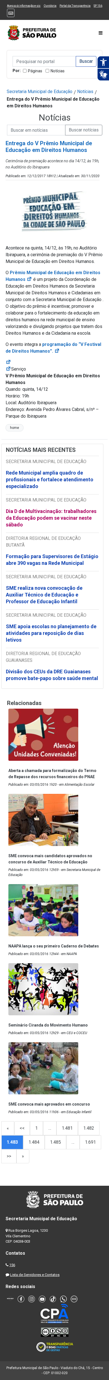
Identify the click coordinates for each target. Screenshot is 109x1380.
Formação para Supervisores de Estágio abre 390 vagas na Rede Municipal (52, 559)
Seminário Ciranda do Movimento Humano (48, 1025)
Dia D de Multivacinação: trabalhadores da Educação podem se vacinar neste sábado (51, 518)
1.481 (67, 1128)
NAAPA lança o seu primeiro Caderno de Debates (53, 946)
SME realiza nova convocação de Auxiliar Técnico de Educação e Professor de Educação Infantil (44, 594)
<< (22, 1128)
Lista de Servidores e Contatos (35, 1275)
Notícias (58, 71)
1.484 (34, 1142)
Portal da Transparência (75, 5)
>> (9, 1156)
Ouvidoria (50, 5)
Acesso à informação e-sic (24, 5)
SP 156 (98, 5)
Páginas (35, 71)
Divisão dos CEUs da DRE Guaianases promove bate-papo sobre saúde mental (52, 675)
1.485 (55, 1142)
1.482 (88, 1128)
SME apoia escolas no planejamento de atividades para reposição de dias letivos (51, 633)
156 (12, 1265)
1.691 (90, 1142)
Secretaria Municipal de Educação (39, 91)
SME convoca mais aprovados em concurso (49, 1104)
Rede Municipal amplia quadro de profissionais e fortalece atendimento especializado (49, 479)
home (14, 428)
